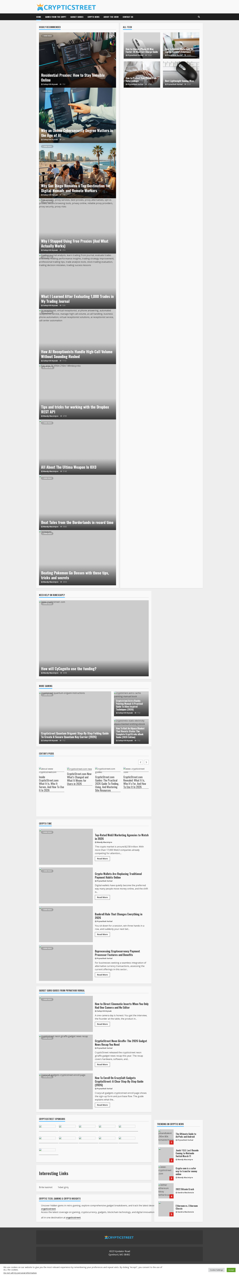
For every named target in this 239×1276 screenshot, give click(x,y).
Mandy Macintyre (50, 416)
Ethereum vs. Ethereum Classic (166, 1208)
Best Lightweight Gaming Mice (179, 81)
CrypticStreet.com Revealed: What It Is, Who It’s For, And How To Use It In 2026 (134, 782)
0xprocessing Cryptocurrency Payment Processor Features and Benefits (66, 963)
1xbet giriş (63, 1187)
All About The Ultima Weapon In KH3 (77, 447)
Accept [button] (231, 1270)
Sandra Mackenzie (186, 1192)
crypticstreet (73, 1217)
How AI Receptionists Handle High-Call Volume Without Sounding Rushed (77, 336)
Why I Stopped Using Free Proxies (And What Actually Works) (77, 226)
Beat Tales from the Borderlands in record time (77, 502)
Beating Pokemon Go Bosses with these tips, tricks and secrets (77, 557)
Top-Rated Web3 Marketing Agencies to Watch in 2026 (66, 847)
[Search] (199, 16)
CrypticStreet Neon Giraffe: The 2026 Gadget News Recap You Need (66, 1053)
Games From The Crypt (55, 16)
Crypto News (93, 16)
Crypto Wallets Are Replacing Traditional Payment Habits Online (66, 885)
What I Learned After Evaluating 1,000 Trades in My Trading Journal (77, 281)
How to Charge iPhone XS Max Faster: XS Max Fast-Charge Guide (142, 50)
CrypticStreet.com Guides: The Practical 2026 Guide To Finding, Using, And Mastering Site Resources (107, 783)
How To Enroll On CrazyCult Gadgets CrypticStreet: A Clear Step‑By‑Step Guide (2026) (66, 1091)
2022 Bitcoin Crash (166, 1190)
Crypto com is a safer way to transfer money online (166, 1172)
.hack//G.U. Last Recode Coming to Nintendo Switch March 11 (166, 1155)
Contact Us (128, 16)
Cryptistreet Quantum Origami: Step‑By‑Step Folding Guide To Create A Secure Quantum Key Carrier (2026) (75, 717)
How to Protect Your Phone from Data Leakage (141, 79)
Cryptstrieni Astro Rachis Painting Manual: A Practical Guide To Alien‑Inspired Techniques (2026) (129, 705)
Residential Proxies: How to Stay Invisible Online (77, 60)
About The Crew (111, 16)
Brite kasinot (45, 1187)
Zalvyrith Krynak (50, 84)
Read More (102, 858)
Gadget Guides (76, 16)
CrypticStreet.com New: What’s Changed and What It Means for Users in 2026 (79, 779)
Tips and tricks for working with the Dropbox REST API (77, 391)
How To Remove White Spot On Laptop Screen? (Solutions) (179, 50)
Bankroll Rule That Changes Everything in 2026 (66, 924)
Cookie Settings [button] (216, 1270)
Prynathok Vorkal (135, 55)
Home (38, 16)
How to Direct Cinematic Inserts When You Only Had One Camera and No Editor (66, 1014)
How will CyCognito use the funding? (94, 638)
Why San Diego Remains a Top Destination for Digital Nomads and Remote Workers (77, 170)
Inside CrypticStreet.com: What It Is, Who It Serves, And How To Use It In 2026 (51, 783)
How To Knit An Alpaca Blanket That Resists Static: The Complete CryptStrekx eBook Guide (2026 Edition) (130, 733)
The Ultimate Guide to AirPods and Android (166, 1137)
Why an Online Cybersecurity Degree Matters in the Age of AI (77, 115)
